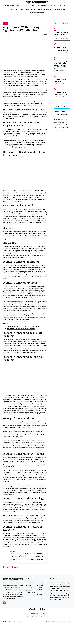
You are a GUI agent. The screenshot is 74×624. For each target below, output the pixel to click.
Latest (63, 122)
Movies (18, 5)
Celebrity (26, 5)
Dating (33, 5)
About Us (48, 621)
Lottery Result (63, 125)
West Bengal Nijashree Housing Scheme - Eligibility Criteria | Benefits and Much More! (61, 65)
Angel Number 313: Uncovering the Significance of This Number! (23, 327)
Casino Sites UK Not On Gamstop (39, 613)
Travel (62, 130)
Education (56, 114)
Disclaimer (69, 621)
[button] (37, 16)
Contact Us (54, 621)
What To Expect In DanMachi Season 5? (61, 80)
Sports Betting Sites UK (60, 9)
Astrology (53, 5)
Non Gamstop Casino (12, 9)
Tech (67, 127)
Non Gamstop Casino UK (44, 9)
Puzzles (56, 127)
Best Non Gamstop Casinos (28, 9)
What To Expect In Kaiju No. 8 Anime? (60, 93)
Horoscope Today (64, 5)
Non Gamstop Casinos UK (39, 615)
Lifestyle (56, 125)
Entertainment (9, 5)
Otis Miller (8, 35)
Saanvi (57, 38)
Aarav (57, 70)
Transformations (43, 5)
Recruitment (62, 127)
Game (59, 117)
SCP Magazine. (10, 621)
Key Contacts (57, 122)
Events (55, 117)
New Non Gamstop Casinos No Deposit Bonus (38, 617)
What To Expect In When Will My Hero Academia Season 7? (61, 48)
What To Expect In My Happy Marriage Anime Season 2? (61, 34)
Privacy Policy (62, 621)
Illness (65, 119)
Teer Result (57, 130)
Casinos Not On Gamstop (37, 12)
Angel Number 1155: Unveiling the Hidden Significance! (21, 328)
